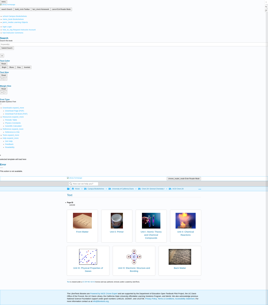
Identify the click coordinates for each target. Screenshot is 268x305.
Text (68, 282)
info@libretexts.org (100, 301)
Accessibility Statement (185, 299)
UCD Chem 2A (178, 189)
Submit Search (6, 48)
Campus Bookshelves (95, 189)
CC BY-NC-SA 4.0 (88, 282)
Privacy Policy (151, 299)
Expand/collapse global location (199, 188)
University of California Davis (123, 189)
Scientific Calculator (13, 126)
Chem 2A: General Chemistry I (153, 189)
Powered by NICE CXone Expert (104, 294)
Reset (3, 64)
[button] (9, 144)
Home (77, 189)
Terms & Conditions (166, 299)
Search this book (6, 41)
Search (71, 184)
